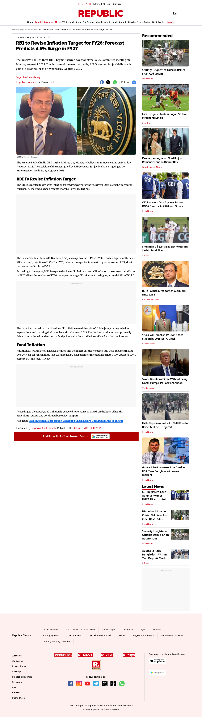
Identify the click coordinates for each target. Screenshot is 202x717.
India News (147, 79)
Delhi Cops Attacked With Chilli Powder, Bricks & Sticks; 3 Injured (165, 425)
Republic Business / (29, 29)
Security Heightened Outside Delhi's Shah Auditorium (163, 72)
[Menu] (173, 13)
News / (15, 29)
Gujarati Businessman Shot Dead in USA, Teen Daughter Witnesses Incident (163, 471)
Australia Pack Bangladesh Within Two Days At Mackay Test (155, 556)
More (169, 22)
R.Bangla (106, 4)
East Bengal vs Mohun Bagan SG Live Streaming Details (164, 116)
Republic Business (26, 82)
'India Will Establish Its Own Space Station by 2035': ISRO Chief (162, 337)
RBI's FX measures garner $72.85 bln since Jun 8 (164, 293)
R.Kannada (117, 4)
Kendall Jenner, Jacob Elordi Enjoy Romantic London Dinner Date (162, 160)
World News (148, 388)
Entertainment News (152, 167)
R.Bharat (96, 4)
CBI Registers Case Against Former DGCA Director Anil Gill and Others (162, 204)
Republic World (84, 4)
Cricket (145, 255)
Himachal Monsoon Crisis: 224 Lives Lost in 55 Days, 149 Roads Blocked (155, 517)
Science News (149, 344)
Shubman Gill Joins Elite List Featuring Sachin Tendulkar (165, 248)
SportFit (146, 123)
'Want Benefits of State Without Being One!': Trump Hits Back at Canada (164, 381)
